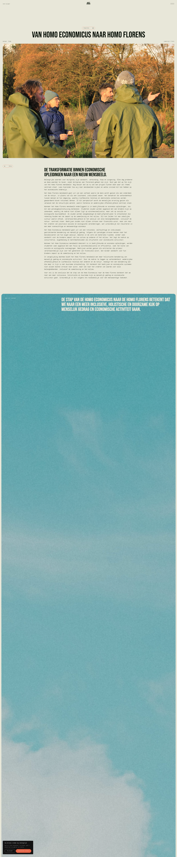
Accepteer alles (23, 850)
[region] (18, 847)
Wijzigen (10, 850)
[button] (88, 28)
